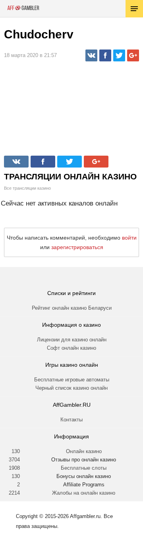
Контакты (71, 420)
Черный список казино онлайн (71, 388)
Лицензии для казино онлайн (71, 340)
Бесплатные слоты (83, 468)
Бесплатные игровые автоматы (71, 380)
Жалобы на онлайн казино (83, 493)
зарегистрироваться (77, 247)
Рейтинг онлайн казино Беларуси (72, 308)
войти (129, 237)
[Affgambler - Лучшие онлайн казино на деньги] (23, 8)
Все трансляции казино (27, 188)
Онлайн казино (84, 451)
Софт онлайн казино (71, 348)
